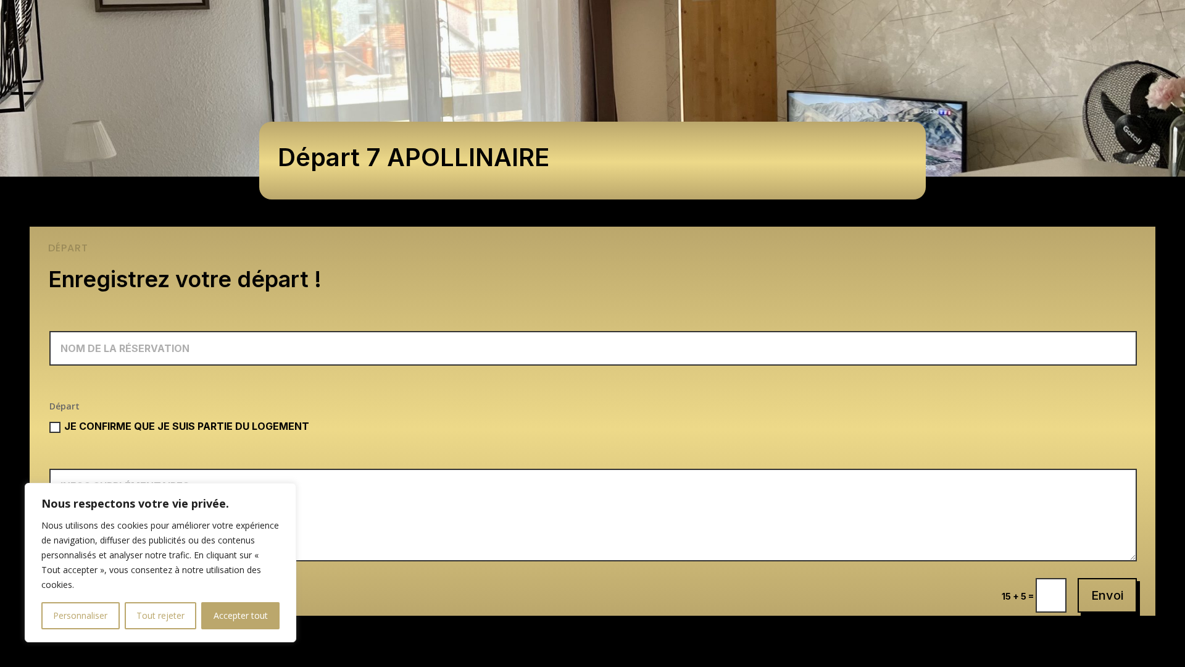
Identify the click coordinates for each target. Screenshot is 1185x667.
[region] (160, 562)
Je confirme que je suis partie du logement (186, 426)
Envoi (1107, 595)
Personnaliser (80, 615)
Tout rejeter (160, 615)
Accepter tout (241, 615)
